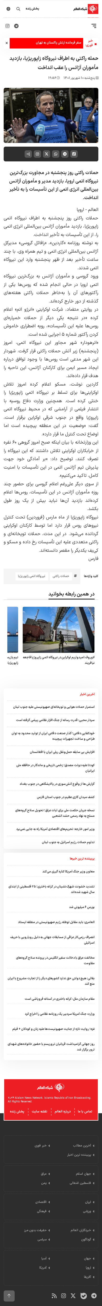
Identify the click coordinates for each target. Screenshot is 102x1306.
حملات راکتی (61, 576)
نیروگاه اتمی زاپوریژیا (31, 576)
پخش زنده (17, 1111)
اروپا (80, 209)
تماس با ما (85, 1111)
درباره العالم (63, 1111)
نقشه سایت (39, 1111)
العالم (92, 209)
